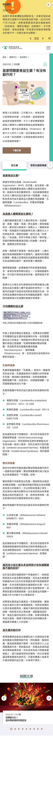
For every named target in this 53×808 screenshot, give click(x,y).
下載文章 (17, 150)
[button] (30, 38)
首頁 (4, 57)
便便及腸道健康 (38, 165)
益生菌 (14, 165)
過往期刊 (23, 57)
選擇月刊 (13, 57)
